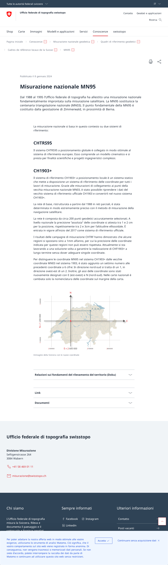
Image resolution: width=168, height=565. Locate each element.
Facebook (72, 519)
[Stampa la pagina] (150, 61)
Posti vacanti (126, 528)
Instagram (92, 519)
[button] (22, 31)
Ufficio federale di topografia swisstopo (43, 12)
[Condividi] (159, 61)
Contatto (123, 519)
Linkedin (71, 525)
